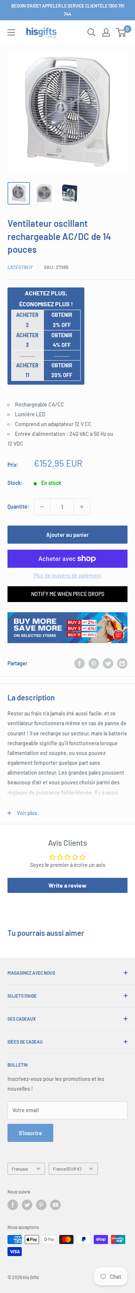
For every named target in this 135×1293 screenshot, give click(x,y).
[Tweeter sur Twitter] (108, 663)
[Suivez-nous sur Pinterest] (41, 1205)
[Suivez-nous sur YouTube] (55, 1205)
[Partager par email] (122, 663)
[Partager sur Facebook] (79, 663)
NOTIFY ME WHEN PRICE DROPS (67, 594)
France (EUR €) (67, 1168)
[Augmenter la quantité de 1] (82, 507)
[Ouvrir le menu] (11, 32)
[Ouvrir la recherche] (91, 32)
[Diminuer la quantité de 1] (42, 507)
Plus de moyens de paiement (67, 575)
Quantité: (18, 506)
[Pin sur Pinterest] (93, 663)
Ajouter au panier (67, 534)
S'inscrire (30, 1132)
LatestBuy (20, 267)
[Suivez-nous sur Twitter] (27, 1205)
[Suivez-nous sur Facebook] (13, 1205)
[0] (121, 32)
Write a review (67, 885)
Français (20, 1168)
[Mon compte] (106, 32)
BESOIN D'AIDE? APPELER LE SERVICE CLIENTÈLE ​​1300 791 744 (67, 10)
